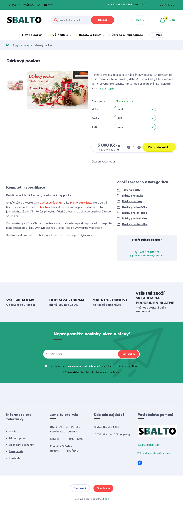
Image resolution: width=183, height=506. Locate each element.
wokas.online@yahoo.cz (149, 255)
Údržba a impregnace (127, 35)
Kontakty (14, 458)
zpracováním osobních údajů (82, 366)
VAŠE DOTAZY (32, 4)
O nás (12, 431)
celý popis (107, 88)
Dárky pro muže (132, 195)
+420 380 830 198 (121, 4)
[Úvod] (25, 20)
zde (107, 499)
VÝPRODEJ (60, 35)
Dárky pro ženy (132, 201)
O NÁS (12, 4)
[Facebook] (141, 463)
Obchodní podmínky (21, 445)
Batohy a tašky (90, 35)
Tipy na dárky (31, 35)
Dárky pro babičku (134, 218)
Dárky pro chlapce (134, 213)
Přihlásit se (128, 354)
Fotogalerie (16, 451)
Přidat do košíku (159, 147)
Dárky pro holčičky (134, 207)
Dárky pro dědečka (134, 224)
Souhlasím (103, 488)
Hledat (102, 20)
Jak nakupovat (17, 438)
